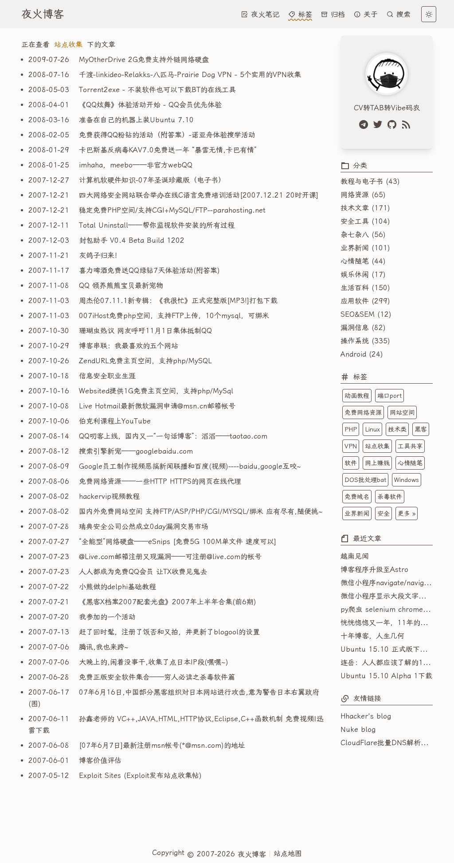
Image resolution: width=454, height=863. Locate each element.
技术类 (397, 429)
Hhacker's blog (365, 716)
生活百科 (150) (365, 288)
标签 (303, 14)
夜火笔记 (263, 14)
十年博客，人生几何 (372, 636)
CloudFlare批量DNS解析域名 (386, 743)
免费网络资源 (363, 412)
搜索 (402, 14)
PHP (350, 429)
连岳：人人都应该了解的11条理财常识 (386, 662)
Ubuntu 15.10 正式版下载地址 (386, 649)
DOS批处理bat (365, 479)
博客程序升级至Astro (374, 569)
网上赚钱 (377, 462)
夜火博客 (42, 14)
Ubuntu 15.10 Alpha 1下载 (386, 676)
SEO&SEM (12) (365, 314)
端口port (389, 395)
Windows (406, 479)
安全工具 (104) (365, 221)
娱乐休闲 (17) (363, 274)
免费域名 (356, 496)
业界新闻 (356, 513)
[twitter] (379, 124)
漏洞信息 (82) (363, 327)
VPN (350, 446)
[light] (428, 14)
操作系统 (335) (365, 341)
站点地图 (288, 853)
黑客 (421, 429)
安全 (383, 513)
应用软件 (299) (365, 301)
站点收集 (377, 446)
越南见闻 (354, 556)
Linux (372, 429)
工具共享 (410, 446)
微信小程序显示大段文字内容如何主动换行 (386, 596)
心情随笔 (410, 462)
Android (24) (361, 354)
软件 (350, 462)
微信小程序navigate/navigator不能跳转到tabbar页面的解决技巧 (386, 583)
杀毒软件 (389, 496)
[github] (394, 124)
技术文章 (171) (365, 208)
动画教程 (356, 395)
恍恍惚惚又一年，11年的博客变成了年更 (386, 622)
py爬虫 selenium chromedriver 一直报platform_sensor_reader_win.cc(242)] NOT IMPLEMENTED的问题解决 (386, 609)
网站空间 (402, 412)
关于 (369, 14)
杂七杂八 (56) (363, 234)
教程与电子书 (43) (370, 181)
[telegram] (365, 124)
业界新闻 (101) (365, 248)
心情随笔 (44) (363, 261)
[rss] (408, 124)
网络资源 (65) (363, 194)
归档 (336, 14)
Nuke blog (358, 729)
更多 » (406, 513)
